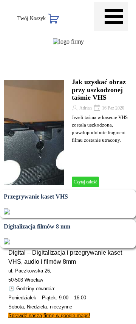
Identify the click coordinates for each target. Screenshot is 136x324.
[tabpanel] (68, 284)
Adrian (85, 108)
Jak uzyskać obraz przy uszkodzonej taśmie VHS (99, 89)
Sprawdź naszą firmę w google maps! (49, 315)
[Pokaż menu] (114, 16)
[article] (68, 132)
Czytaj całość (85, 182)
